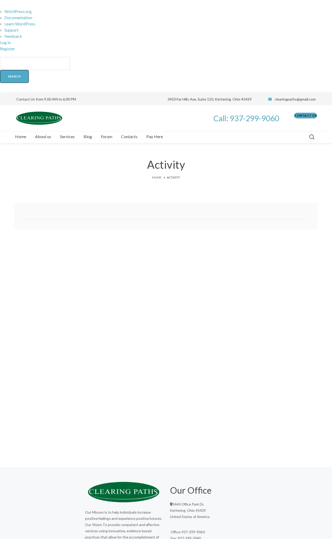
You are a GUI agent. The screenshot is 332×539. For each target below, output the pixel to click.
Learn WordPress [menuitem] (19, 23)
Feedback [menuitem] (13, 36)
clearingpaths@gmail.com (295, 99)
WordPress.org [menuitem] (18, 11)
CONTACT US (305, 115)
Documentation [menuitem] (18, 17)
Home (157, 177)
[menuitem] (166, 72)
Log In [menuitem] (5, 42)
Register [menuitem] (7, 48)
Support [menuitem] (11, 29)
